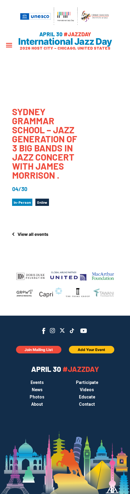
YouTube (83, 331)
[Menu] (9, 46)
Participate (87, 382)
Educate (87, 397)
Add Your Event (91, 349)
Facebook (43, 331)
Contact (87, 404)
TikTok (72, 331)
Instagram (52, 330)
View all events (33, 234)
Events (37, 382)
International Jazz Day (65, 41)
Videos (87, 389)
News (37, 389)
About (37, 404)
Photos (37, 397)
